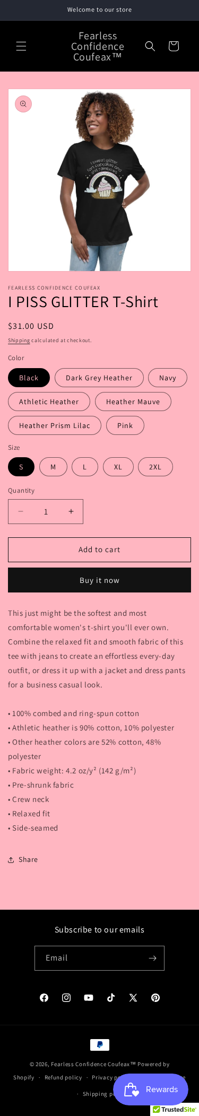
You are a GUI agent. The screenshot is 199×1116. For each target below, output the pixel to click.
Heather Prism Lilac (54, 425)
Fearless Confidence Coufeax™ (93, 1064)
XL (118, 467)
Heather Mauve (133, 401)
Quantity (21, 490)
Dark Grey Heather (99, 377)
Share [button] (28, 859)
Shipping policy (105, 1093)
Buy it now (100, 580)
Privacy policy (111, 1077)
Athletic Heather (49, 401)
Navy (167, 377)
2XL (155, 467)
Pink (125, 425)
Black (29, 377)
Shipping (19, 340)
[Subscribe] (152, 958)
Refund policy (63, 1077)
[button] (21, 46)
